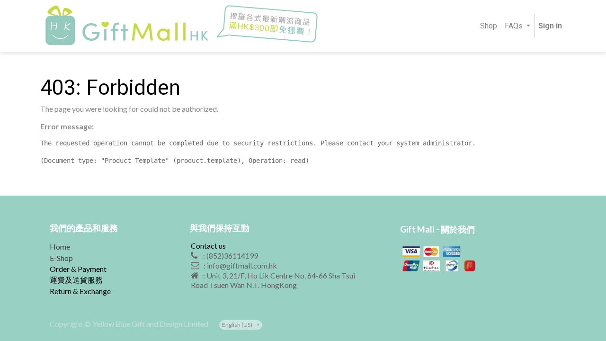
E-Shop (61, 257)
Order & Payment (78, 268)
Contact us (208, 245)
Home (60, 246)
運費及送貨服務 (76, 279)
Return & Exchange (80, 291)
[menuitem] (488, 26)
